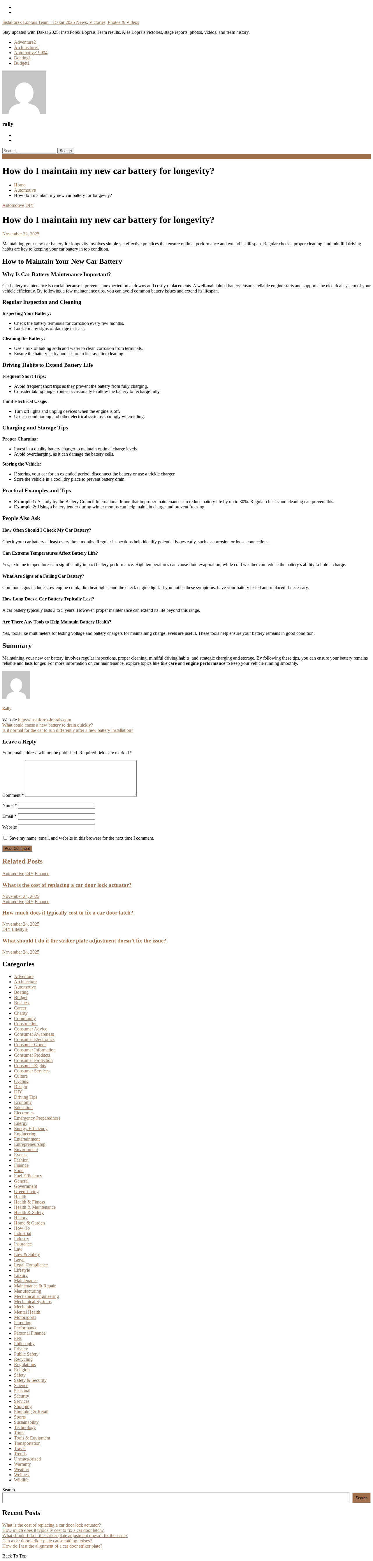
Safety (20, 1375)
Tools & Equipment (32, 1437)
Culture (21, 1076)
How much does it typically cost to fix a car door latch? (67, 913)
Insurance (23, 1243)
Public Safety (26, 1354)
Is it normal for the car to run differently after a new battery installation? (67, 730)
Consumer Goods (30, 1044)
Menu (7, 156)
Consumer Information (35, 1049)
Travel (20, 1448)
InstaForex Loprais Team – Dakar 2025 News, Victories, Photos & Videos (70, 22)
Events (20, 1154)
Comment (13, 795)
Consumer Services (32, 1070)
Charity (21, 1013)
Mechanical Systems (33, 1301)
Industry (21, 1238)
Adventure (25, 42)
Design (20, 1086)
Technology (25, 1427)
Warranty (22, 1464)
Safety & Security (30, 1380)
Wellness (22, 1474)
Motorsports (25, 1317)
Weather (21, 1469)
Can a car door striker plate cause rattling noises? (47, 1540)
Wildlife (21, 1479)
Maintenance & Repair (35, 1285)
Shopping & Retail (31, 1411)
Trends (20, 1453)
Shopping (23, 1406)
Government (25, 1186)
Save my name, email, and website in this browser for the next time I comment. (81, 838)
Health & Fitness (29, 1201)
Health (20, 1196)
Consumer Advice (30, 1028)
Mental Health (27, 1312)
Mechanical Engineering (36, 1296)
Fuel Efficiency (28, 1175)
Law (18, 1249)
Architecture (26, 47)
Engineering (25, 1133)
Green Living (26, 1191)
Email (9, 816)
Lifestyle (20, 929)
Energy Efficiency (30, 1128)
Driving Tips (25, 1097)
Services (21, 1401)
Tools (19, 1432)
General (21, 1180)
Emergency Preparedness (37, 1118)
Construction (26, 1023)
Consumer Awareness (34, 1034)
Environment (26, 1149)
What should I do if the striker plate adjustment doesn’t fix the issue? (84, 941)
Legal (19, 1259)
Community (25, 1018)
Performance (25, 1327)
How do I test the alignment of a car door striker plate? (52, 1546)
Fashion (21, 1159)
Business (22, 1002)
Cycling (21, 1081)
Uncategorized (27, 1458)
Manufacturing (27, 1291)
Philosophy (24, 1343)
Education (23, 1107)
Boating (22, 57)
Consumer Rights (30, 1065)
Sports (20, 1416)
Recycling (23, 1359)
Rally (6, 708)
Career (20, 1007)
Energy (20, 1123)
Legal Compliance (31, 1264)
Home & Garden (29, 1222)
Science (21, 1385)
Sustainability (26, 1422)
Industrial (22, 1233)
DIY (29, 205)
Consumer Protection (33, 1060)
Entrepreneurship (29, 1144)
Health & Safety (29, 1212)
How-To (22, 1228)
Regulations (25, 1364)
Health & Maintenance (35, 1207)
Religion (22, 1369)
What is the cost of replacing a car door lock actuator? (67, 885)
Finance (42, 873)
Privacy (21, 1348)
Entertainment (27, 1139)
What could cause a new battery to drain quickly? (47, 725)
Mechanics (24, 1306)
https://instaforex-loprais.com (44, 719)
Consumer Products (32, 1055)
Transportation (27, 1443)
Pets (18, 1338)
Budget (22, 63)
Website (9, 826)
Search (8, 1489)
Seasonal (22, 1390)
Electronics (24, 1112)
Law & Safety (27, 1254)
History (21, 1217)
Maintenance (26, 1280)
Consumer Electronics (34, 1039)
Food (19, 1170)
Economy (23, 1102)
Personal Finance (29, 1333)
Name (9, 805)
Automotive (30, 52)
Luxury (21, 1275)
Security (21, 1395)
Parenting (22, 1322)
